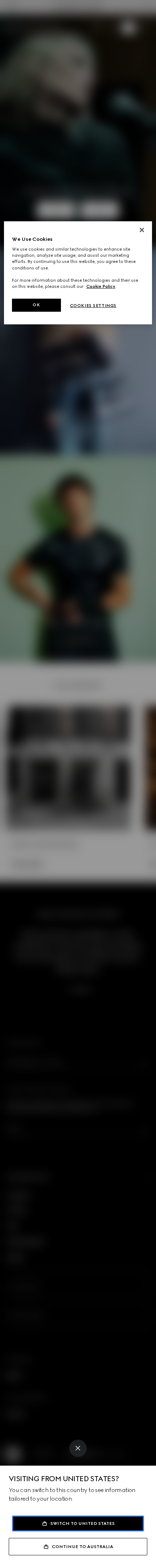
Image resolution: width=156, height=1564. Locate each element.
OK (36, 304)
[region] (78, 272)
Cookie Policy (100, 286)
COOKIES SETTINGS (93, 305)
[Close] (78, 1448)
